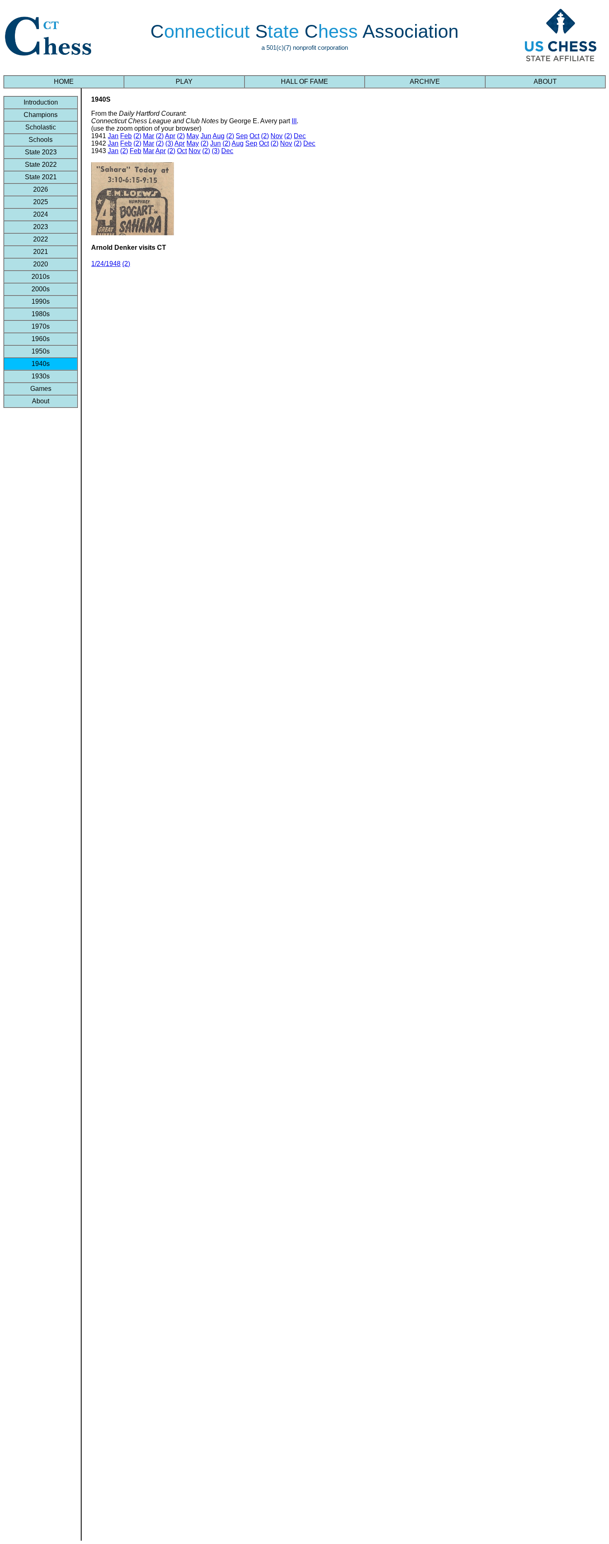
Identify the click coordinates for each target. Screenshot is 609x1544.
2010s (40, 276)
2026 (40, 189)
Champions (40, 114)
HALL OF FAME (304, 81)
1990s (40, 301)
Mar (148, 135)
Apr (170, 135)
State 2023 (41, 152)
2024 (40, 214)
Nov (277, 135)
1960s (40, 338)
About (41, 401)
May (192, 135)
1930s (40, 376)
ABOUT (545, 81)
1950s (40, 351)
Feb (126, 135)
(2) (137, 135)
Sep (242, 135)
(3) (169, 143)
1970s (40, 326)
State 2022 (41, 164)
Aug (219, 135)
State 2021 (41, 176)
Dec (300, 135)
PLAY (184, 81)
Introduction (40, 102)
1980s (40, 313)
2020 (40, 264)
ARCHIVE (424, 81)
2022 (40, 239)
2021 (40, 251)
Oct (254, 135)
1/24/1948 (106, 263)
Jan (113, 135)
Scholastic (40, 127)
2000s (40, 289)
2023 (40, 226)
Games (41, 388)
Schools (40, 139)
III (294, 120)
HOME (64, 81)
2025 (40, 201)
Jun (206, 135)
